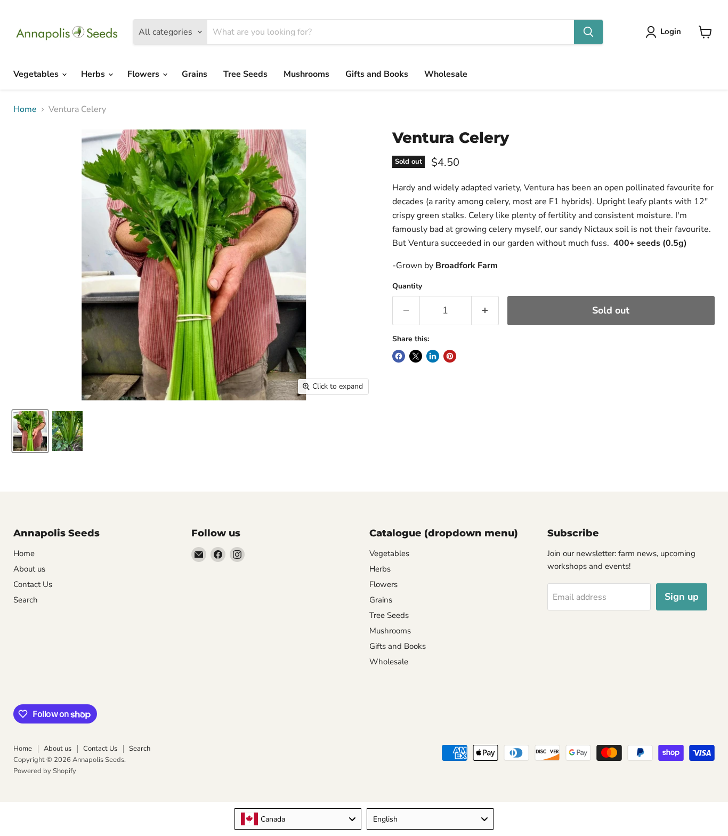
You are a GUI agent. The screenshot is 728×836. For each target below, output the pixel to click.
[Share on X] (415, 356)
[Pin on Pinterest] (449, 356)
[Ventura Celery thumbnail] (30, 431)
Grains (194, 74)
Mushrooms (306, 74)
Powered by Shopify (44, 771)
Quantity (407, 286)
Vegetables (37, 74)
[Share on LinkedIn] (432, 356)
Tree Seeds (245, 74)
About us (29, 569)
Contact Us (32, 584)
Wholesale (445, 74)
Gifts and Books (376, 74)
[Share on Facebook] (398, 356)
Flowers (144, 74)
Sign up (682, 596)
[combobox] (297, 819)
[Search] (588, 32)
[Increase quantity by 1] (485, 310)
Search (25, 599)
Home (25, 109)
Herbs (94, 74)
